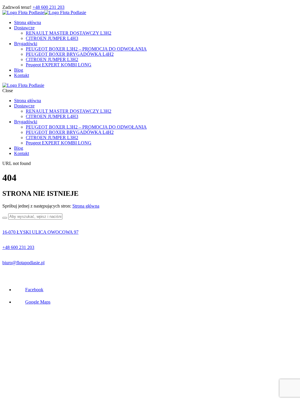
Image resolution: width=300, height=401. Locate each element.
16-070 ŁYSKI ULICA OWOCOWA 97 (40, 232)
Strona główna (85, 205)
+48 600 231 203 (48, 7)
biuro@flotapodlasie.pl (23, 262)
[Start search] (4, 218)
